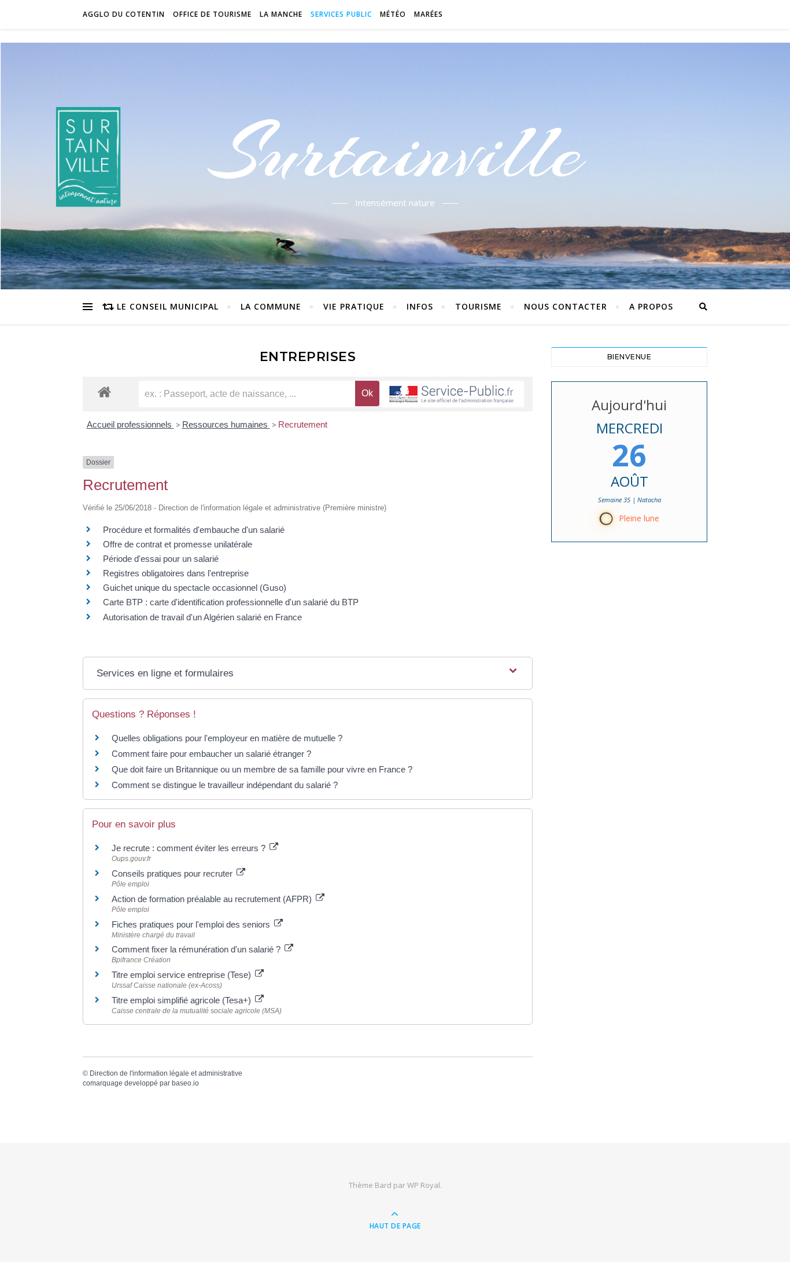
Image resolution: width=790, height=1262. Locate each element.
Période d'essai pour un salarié (161, 559)
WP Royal (423, 1185)
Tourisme (478, 306)
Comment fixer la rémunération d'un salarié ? (197, 949)
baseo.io (185, 1083)
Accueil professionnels (130, 424)
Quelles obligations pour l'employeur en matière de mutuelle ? (227, 738)
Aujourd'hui (629, 404)
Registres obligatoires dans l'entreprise (176, 573)
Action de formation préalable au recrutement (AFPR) (213, 899)
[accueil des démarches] (104, 391)
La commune (271, 306)
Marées (428, 14)
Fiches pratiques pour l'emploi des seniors (192, 924)
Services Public (341, 14)
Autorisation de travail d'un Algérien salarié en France (202, 617)
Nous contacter (565, 306)
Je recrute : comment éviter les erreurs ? (190, 848)
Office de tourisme (212, 14)
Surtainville (395, 152)
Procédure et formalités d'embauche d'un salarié (194, 530)
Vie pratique (354, 306)
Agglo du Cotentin (124, 14)
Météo (393, 14)
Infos (420, 306)
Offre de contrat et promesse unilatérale (177, 544)
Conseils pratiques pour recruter (173, 873)
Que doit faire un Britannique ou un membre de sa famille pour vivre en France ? (262, 769)
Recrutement (302, 424)
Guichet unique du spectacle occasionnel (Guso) (194, 588)
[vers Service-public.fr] (451, 394)
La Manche (281, 14)
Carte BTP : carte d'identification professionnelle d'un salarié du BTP (231, 602)
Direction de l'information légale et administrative (166, 1073)
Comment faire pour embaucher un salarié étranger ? (211, 754)
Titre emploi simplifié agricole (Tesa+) (182, 1000)
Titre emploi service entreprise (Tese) (182, 975)
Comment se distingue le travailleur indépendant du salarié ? (225, 785)
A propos (651, 306)
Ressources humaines (226, 424)
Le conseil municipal (168, 306)
